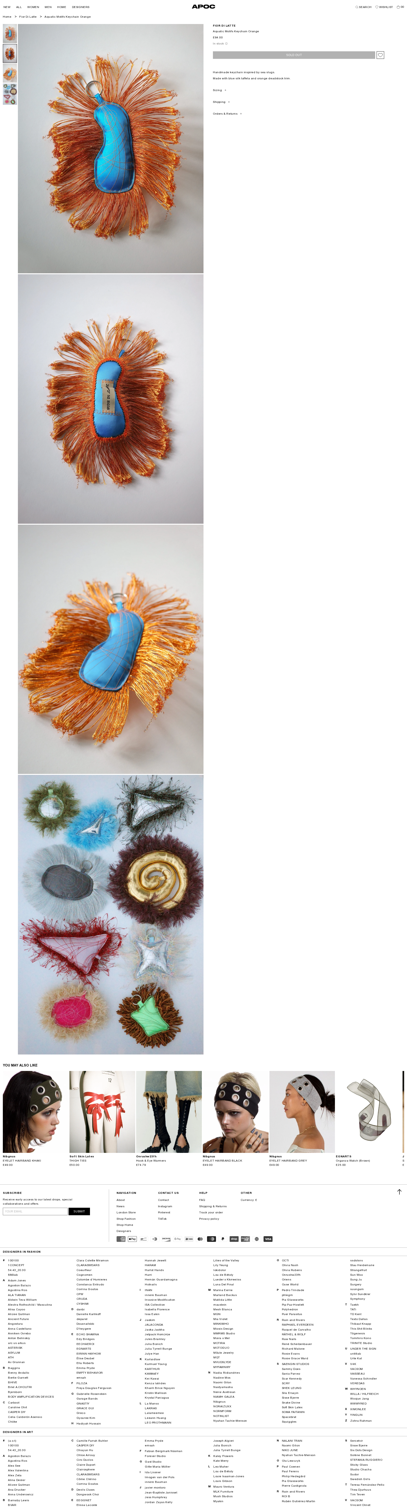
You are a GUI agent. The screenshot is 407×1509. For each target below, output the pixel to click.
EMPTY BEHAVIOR (90, 1372)
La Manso (152, 1403)
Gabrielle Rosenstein (92, 1394)
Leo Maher (220, 1466)
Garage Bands (87, 1398)
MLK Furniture (223, 1491)
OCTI (285, 1260)
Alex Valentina (18, 1470)
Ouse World (290, 1284)
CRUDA (82, 1298)
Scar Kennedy (292, 1378)
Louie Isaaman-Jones (228, 1476)
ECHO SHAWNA (88, 1334)
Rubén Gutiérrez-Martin (298, 1501)
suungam (357, 1289)
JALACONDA (154, 1324)
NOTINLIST (221, 1416)
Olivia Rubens (292, 1270)
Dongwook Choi (88, 1494)
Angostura (15, 1323)
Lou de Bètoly (223, 1274)
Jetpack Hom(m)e (157, 1334)
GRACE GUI (85, 1408)
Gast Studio (153, 1461)
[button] (7, 7)
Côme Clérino (86, 1479)
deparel (82, 1319)
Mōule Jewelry (223, 1352)
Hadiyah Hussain (89, 1423)
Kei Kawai (152, 1378)
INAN (148, 1290)
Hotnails (151, 1284)
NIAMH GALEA (224, 1396)
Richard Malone (293, 1348)
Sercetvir (356, 1440)
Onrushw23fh (291, 1274)
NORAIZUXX (222, 1406)
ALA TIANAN (17, 1295)
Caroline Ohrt (17, 1407)
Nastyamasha (223, 1387)
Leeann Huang (155, 1418)
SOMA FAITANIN (293, 1412)
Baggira (14, 1368)
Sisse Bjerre (290, 1397)
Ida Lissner (153, 1472)
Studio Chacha (360, 1469)
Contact (163, 1200)
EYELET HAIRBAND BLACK (222, 1160)
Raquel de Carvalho (296, 1329)
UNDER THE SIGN (363, 1348)
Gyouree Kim (86, 1418)
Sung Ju (356, 1279)
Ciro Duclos (85, 1459)
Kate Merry (221, 1460)
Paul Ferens (290, 1471)
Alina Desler (16, 1480)
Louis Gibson (222, 1481)
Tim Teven (357, 1494)
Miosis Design (223, 1328)
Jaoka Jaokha (154, 1329)
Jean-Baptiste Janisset (161, 1492)
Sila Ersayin (290, 1393)
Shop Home (125, 1225)
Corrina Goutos (87, 1289)
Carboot (13, 1402)
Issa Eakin (152, 1314)
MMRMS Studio (224, 1333)
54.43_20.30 (17, 1270)
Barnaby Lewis (18, 1500)
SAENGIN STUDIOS (295, 1364)
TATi (353, 1309)
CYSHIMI (83, 1303)
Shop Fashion (126, 1218)
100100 (13, 1260)
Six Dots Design (361, 1450)
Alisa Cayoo (16, 1309)
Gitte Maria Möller (157, 1466)
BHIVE (12, 1382)
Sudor (354, 1474)
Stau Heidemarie (362, 1265)
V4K (353, 1364)
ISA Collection (155, 1304)
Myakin (218, 1501)
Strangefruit (358, 1270)
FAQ (202, 1200)
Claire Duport (86, 1464)
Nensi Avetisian (224, 1392)
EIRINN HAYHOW (89, 1353)
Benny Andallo (18, 1372)
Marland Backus (225, 1295)
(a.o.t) (12, 1440)
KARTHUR (152, 1369)
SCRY (286, 1383)
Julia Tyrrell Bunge (158, 1348)
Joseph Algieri (223, 1440)
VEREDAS (357, 1383)
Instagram (165, 1206)
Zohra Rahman (361, 1420)
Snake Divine (291, 1402)
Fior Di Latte (28, 16)
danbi (81, 1309)
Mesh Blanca (222, 1309)
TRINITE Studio (361, 1343)
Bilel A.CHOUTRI (20, 1387)
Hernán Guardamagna (161, 1279)
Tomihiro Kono (360, 1338)
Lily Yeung (220, 1265)
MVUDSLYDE (222, 1362)
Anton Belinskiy (19, 1338)
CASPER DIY (17, 1412)
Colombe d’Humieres (92, 1279)
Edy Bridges (86, 1339)
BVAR (12, 1505)
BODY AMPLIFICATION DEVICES (31, 1396)
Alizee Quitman (19, 1314)
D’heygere (84, 1328)
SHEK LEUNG (292, 1388)
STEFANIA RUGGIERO (366, 1459)
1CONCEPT (16, 1265)
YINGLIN (356, 1414)
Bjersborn (15, 1392)
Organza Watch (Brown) (353, 1160)
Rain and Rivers (293, 1320)
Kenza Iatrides (155, 1383)
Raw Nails (289, 1339)
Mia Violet (220, 1319)
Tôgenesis (357, 1333)
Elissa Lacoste (87, 1505)
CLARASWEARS (88, 1265)
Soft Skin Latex (292, 1407)
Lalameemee (154, 1413)
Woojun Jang (359, 1398)
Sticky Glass (359, 1464)
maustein (220, 1304)
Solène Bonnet (360, 1455)
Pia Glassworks (293, 1299)
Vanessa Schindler (363, 1378)
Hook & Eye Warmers (151, 1160)
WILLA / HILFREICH (364, 1394)
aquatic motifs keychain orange (68, 16)
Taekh (354, 1304)
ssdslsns (356, 1260)
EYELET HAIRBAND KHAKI (22, 1160)
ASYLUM (14, 1352)
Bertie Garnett (18, 1377)
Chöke (12, 1421)
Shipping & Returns (213, 1206)
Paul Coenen (291, 1466)
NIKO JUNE (290, 1450)
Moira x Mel (221, 1338)
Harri (148, 1274)
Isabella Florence (157, 1309)
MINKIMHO (221, 1323)
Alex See (14, 1465)
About (121, 1200)
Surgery (355, 1284)
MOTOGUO (221, 1347)
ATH (11, 1357)
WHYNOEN (358, 1389)
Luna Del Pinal (223, 1284)
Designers (124, 1231)
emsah (81, 1377)
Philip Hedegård (293, 1476)
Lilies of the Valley (226, 1260)
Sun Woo (356, 1274)
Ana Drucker (17, 1489)
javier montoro (155, 1487)
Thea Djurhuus (360, 1489)
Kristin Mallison (156, 1393)
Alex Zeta (14, 1475)
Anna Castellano (20, 1328)
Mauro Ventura (223, 1486)
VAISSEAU (357, 1373)
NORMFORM (222, 1411)
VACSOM (356, 1369)
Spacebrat (289, 1417)
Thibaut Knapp (360, 1323)
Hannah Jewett (155, 1260)
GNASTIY (83, 1403)
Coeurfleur (84, 1270)
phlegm (287, 1295)
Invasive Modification (160, 1299)
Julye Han (152, 1353)
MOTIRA (219, 1343)
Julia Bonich (154, 1344)
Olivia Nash (290, 1265)
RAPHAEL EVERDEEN (298, 1324)
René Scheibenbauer (297, 1344)
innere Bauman (156, 1295)
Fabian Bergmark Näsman (163, 1451)
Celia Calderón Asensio (25, 1417)
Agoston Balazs (19, 1285)
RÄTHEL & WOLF (294, 1334)
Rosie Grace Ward (295, 1358)
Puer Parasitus (292, 1314)
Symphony (357, 1298)
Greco (81, 1413)
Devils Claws (86, 1489)
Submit (79, 1211)
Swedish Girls (360, 1479)
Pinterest (164, 1212)
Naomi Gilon (222, 1382)
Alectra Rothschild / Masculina (30, 1304)
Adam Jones (17, 1280)
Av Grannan (16, 1362)
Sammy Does (291, 1369)
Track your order (211, 1212)
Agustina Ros (17, 1290)
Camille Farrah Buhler (92, 1440)
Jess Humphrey (156, 1497)
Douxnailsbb (85, 1323)
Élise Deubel (85, 1358)
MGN (217, 1314)
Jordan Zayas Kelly (158, 1502)
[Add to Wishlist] (380, 55)
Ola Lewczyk (291, 1460)
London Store (126, 1212)
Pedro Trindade (293, 1290)
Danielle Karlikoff (89, 1314)
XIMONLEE (358, 1409)
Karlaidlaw (152, 1359)
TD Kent (355, 1314)
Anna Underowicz (21, 1494)
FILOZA (82, 1383)
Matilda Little (222, 1299)
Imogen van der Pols (159, 1477)
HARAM (150, 1265)
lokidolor (219, 1270)
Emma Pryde (86, 1368)
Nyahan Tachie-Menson (230, 1420)
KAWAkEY (152, 1373)
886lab (13, 1274)
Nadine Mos (222, 1377)
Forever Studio (155, 1456)
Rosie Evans (291, 1353)
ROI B (286, 1496)
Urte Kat (356, 1358)
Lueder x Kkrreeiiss (227, 1279)
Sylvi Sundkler (360, 1294)
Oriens (286, 1279)
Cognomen (85, 1274)
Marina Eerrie (223, 1290)
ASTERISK (15, 1347)
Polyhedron (290, 1309)
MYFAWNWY (222, 1367)
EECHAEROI (85, 1344)
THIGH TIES (77, 1160)
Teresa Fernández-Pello (367, 1484)
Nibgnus (219, 1401)
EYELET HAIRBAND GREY (288, 1160)
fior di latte (224, 25)
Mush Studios (222, 1496)
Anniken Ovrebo (19, 1333)
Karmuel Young (156, 1364)
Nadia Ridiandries (226, 1372)
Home (7, 16)
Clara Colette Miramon (93, 1260)
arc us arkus (16, 1343)
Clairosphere (86, 1469)
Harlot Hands (154, 1270)
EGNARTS (84, 1348)
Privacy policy (209, 1218)
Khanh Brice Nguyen (160, 1388)
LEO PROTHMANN (158, 1422)
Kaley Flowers (223, 1456)
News (120, 1206)
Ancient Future (18, 1319)
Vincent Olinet (360, 1505)
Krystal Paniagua (157, 1397)
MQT (216, 1357)
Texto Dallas (358, 1319)
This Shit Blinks (361, 1328)
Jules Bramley (155, 1339)
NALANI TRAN (292, 1440)
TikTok (162, 1218)
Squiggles (289, 1421)
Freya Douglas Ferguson (94, 1388)
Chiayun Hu (85, 1450)
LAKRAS (151, 1408)
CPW (80, 1294)
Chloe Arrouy (86, 1455)
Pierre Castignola (294, 1485)
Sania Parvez (291, 1373)
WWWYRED (358, 1403)
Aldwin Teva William (22, 1299)
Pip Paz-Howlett (293, 1304)
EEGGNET (84, 1500)
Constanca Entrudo (90, 1284)
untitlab (355, 1353)
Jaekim (150, 1320)
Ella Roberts (85, 1363)
